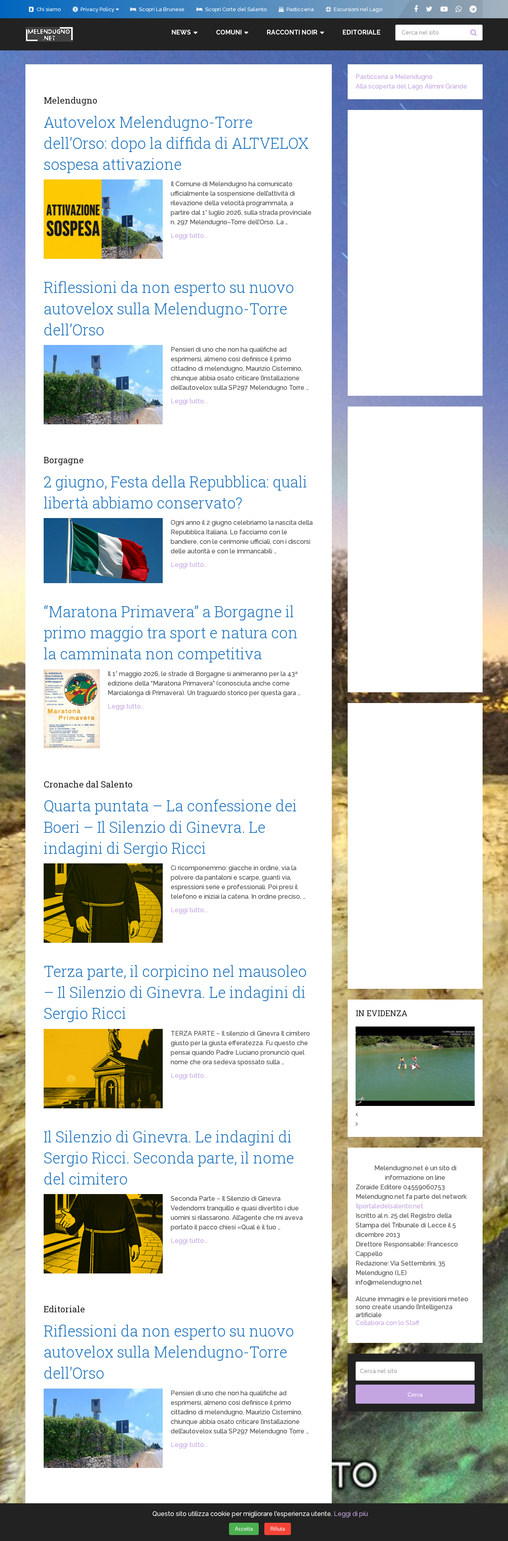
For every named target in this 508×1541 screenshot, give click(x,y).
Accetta (244, 1529)
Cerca (475, 32)
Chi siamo (48, 9)
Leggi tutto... (189, 235)
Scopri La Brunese (161, 9)
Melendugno (70, 100)
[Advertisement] (415, 253)
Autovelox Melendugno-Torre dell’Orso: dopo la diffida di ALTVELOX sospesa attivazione (176, 143)
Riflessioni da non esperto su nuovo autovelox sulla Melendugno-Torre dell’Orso (169, 308)
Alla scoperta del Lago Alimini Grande (411, 86)
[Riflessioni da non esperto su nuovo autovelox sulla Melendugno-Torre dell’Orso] (103, 384)
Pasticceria (299, 9)
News (181, 32)
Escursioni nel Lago (357, 9)
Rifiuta (277, 1529)
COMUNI (229, 32)
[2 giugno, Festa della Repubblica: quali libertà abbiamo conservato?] (103, 550)
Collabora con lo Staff (387, 1323)
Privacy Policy (96, 9)
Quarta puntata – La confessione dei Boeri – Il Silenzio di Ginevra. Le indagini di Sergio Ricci (170, 826)
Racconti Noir (292, 32)
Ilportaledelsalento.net (389, 1206)
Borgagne (64, 460)
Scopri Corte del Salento (235, 9)
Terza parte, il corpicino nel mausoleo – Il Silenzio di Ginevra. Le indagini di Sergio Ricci (175, 992)
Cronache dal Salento (88, 784)
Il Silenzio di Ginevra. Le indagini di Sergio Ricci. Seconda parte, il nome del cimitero (169, 1157)
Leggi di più (351, 1514)
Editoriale (362, 32)
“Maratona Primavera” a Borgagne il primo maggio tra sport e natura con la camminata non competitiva (171, 632)
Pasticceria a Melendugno (394, 77)
